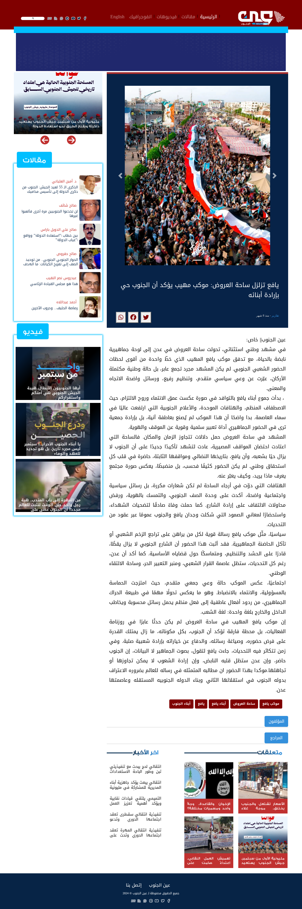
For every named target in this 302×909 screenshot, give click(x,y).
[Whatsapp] (145, 901)
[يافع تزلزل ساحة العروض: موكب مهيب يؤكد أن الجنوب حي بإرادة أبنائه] (146, 317)
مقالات (188, 16)
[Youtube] (157, 901)
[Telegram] (151, 901)
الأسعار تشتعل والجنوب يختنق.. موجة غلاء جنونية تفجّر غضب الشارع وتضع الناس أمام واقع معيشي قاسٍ (58, 124)
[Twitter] (162, 901)
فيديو (33, 332)
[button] (120, 175)
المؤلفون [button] (276, 721)
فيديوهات (167, 16)
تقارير (275, 315)
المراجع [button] (276, 738)
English (117, 16)
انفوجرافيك (140, 16)
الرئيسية (208, 16)
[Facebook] (168, 901)
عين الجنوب (159, 885)
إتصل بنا (134, 885)
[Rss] (139, 901)
